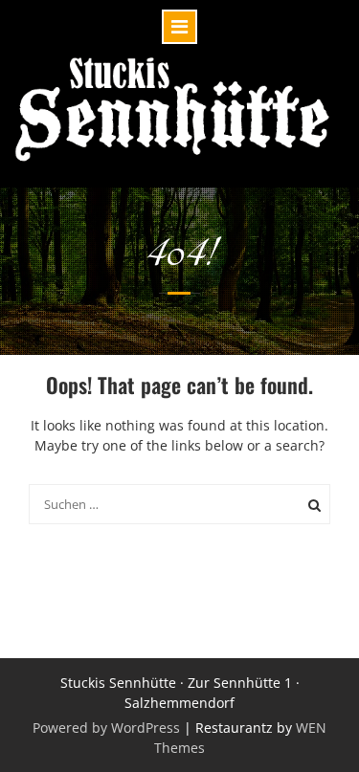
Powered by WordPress (106, 727)
